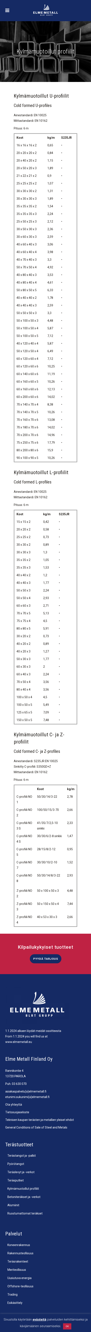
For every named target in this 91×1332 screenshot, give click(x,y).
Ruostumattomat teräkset (25, 1213)
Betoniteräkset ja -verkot (23, 1197)
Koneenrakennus (18, 1245)
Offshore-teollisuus (20, 1286)
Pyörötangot (15, 1164)
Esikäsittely (14, 1302)
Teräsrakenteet (17, 1261)
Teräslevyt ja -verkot (20, 1172)
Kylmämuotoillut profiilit (23, 1188)
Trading (12, 1294)
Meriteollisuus (16, 1269)
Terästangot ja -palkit (21, 1155)
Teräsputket (15, 1180)
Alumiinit (13, 1205)
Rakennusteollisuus (20, 1253)
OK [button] (67, 1326)
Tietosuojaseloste (17, 1112)
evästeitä (39, 1319)
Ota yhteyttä (13, 1104)
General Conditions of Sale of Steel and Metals (36, 1127)
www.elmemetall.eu (18, 1042)
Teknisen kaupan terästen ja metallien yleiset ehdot (39, 1120)
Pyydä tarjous (45, 958)
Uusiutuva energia (19, 1278)
